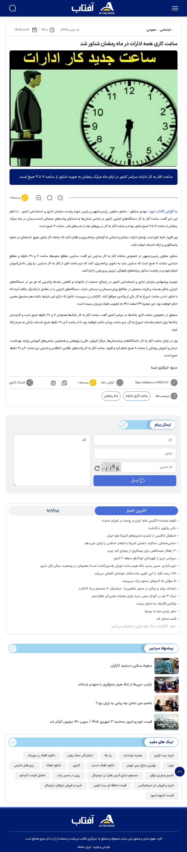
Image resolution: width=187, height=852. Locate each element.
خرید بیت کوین (164, 755)
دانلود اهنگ (53, 765)
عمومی (151, 30)
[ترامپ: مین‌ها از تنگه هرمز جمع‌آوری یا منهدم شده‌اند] (165, 684)
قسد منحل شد (166, 618)
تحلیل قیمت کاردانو (32, 775)
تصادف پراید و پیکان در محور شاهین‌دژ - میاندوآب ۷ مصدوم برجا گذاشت (127, 588)
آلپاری (76, 765)
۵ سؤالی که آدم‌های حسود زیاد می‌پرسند (149, 581)
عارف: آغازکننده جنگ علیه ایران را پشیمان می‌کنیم (144, 626)
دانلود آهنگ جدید (103, 765)
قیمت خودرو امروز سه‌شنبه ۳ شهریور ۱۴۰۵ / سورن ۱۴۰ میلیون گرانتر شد (101, 721)
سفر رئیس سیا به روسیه (160, 611)
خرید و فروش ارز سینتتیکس (156, 785)
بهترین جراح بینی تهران (141, 765)
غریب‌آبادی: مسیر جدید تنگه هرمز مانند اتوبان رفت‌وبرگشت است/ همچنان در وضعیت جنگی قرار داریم (108, 566)
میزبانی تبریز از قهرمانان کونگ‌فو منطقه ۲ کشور (144, 558)
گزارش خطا (107, 382)
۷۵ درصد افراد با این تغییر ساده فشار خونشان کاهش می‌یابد (135, 573)
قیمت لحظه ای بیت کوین (110, 785)
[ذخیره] (64, 383)
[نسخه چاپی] (53, 383)
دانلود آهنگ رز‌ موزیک (42, 755)
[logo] (94, 7)
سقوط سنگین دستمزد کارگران (131, 665)
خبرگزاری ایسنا (160, 367)
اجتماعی (165, 30)
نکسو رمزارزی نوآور (162, 775)
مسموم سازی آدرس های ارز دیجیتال (115, 775)
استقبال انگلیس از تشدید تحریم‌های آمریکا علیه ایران (141, 535)
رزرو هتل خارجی (24, 765)
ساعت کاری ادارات (136, 396)
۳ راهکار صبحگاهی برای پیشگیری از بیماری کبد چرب (141, 551)
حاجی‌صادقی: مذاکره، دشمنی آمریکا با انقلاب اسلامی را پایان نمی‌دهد (130, 543)
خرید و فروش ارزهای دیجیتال (63, 785)
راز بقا (108, 755)
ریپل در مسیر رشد (68, 775)
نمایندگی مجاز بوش (80, 755)
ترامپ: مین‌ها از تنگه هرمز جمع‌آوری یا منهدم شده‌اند (115, 684)
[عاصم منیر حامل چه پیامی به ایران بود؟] (165, 703)
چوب (171, 765)
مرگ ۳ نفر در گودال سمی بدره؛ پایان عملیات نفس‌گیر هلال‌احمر (134, 596)
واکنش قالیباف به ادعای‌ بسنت (156, 603)
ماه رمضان (111, 396)
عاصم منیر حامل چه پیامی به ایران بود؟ (124, 703)
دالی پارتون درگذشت (162, 528)
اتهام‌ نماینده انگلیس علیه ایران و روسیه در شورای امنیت (139, 520)
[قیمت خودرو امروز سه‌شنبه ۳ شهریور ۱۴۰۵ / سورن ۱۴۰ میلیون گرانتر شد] (165, 721)
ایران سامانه (84, 847)
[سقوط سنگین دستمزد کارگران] (165, 665)
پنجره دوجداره (132, 755)
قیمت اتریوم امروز (162, 795)
